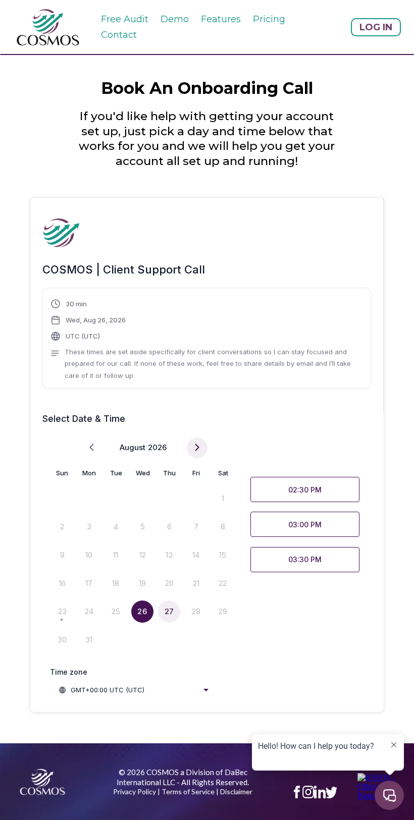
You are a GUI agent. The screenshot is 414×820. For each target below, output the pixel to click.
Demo (175, 19)
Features (221, 19)
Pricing (269, 19)
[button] (206, 340)
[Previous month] (91, 448)
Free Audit (124, 19)
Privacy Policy (134, 791)
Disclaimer (236, 791)
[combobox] (133, 690)
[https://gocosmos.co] (48, 27)
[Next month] (197, 448)
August (132, 447)
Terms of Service (188, 791)
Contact (119, 34)
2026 (157, 447)
